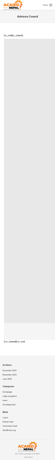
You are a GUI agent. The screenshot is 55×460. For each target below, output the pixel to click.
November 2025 (10, 375)
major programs (10, 396)
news (5, 400)
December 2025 (9, 370)
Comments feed (10, 426)
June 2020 (7, 379)
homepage (7, 392)
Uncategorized (9, 404)
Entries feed (8, 422)
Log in (5, 417)
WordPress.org (9, 430)
